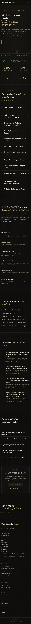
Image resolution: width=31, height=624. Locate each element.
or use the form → (15, 488)
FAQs (2, 608)
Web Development (5, 566)
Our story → (5, 225)
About (2, 601)
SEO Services (4, 582)
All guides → (5, 345)
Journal (3, 605)
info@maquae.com (5, 535)
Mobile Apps (4, 592)
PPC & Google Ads (5, 587)
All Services (4, 610)
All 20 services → (7, 100)
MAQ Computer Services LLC (10, 60)
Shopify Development (6, 571)
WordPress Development (7, 573)
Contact (3, 612)
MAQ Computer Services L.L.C (18, 553)
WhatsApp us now (15, 484)
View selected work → (8, 46)
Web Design (4, 563)
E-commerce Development (7, 568)
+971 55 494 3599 (5, 533)
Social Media (4, 590)
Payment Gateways (6, 595)
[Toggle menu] (28, 2)
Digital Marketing (5, 585)
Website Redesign (5, 576)
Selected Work (4, 603)
